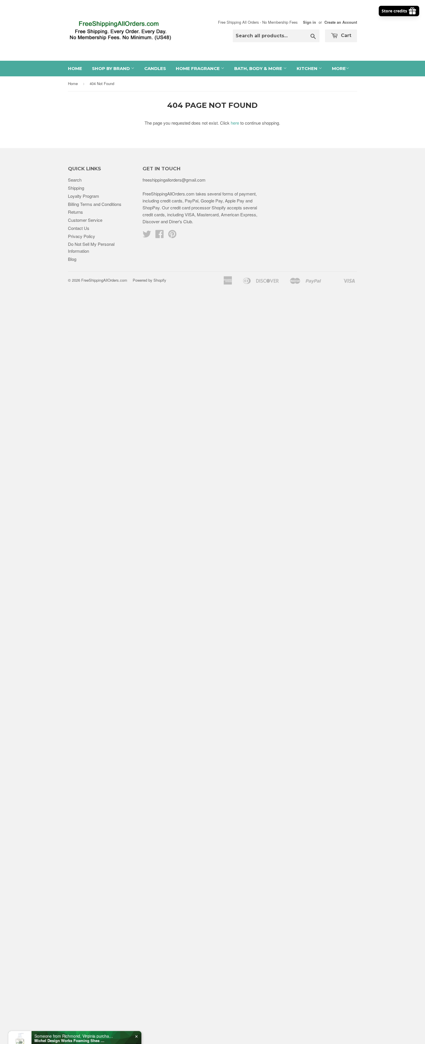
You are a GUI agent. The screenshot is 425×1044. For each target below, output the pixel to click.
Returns (75, 212)
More (339, 68)
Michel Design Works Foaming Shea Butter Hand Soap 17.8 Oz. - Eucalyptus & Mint (70, 1023)
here (235, 123)
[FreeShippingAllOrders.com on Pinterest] (172, 236)
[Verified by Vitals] (61, 1031)
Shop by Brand (111, 68)
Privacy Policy (81, 236)
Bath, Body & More (258, 68)
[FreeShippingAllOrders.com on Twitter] (147, 236)
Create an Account (340, 22)
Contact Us (78, 228)
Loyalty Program (83, 196)
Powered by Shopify (149, 280)
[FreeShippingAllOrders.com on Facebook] (159, 236)
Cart (345, 35)
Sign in (309, 22)
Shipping (76, 188)
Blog (72, 259)
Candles (155, 68)
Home (75, 68)
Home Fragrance (198, 68)
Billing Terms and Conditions (94, 204)
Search (75, 180)
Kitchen (308, 68)
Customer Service (85, 220)
